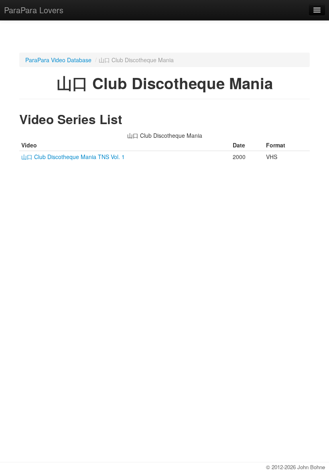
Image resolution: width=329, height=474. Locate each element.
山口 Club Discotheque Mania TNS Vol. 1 (73, 157)
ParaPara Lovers (33, 10)
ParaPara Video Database (58, 60)
